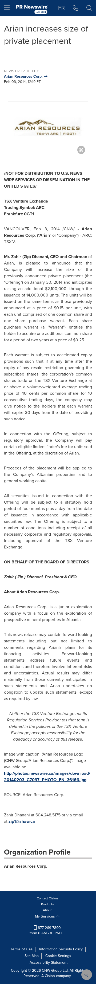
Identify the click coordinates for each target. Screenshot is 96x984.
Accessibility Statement (48, 962)
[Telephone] (75, 8)
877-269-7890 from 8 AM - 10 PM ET (47, 930)
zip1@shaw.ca (22, 821)
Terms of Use (22, 949)
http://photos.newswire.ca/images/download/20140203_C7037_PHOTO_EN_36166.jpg (47, 776)
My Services (45, 916)
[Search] (89, 8)
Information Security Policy (61, 949)
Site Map (32, 956)
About (47, 910)
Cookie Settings (58, 956)
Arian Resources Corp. (25, 866)
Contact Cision (47, 898)
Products (47, 904)
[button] (48, 126)
